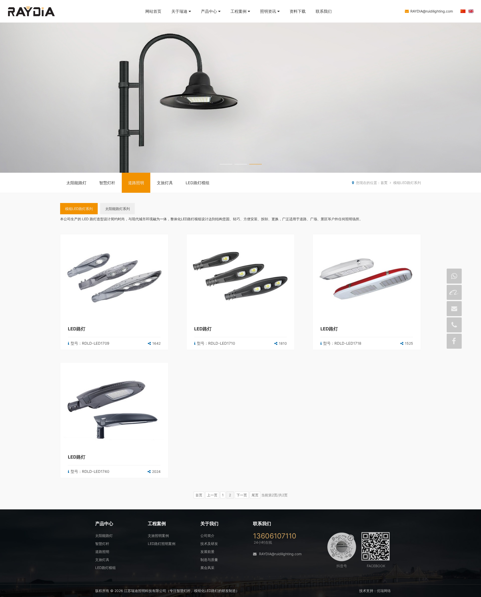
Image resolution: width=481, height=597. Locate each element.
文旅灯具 (165, 182)
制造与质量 (209, 559)
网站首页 (153, 11)
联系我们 (324, 11)
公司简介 (207, 535)
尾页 (255, 495)
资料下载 (298, 11)
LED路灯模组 (197, 182)
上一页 (212, 495)
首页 (384, 182)
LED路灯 (76, 328)
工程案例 (238, 11)
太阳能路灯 (76, 182)
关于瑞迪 (179, 11)
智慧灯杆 (107, 182)
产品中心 (209, 11)
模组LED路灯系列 (79, 209)
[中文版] (462, 12)
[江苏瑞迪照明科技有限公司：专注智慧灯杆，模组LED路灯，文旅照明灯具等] (38, 20)
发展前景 (207, 551)
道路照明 (136, 182)
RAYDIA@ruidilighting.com (431, 11)
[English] (470, 12)
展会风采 (207, 567)
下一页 (241, 495)
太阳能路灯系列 (117, 209)
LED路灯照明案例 (161, 543)
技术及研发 (209, 543)
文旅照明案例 (158, 535)
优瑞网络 (384, 590)
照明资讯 (268, 11)
